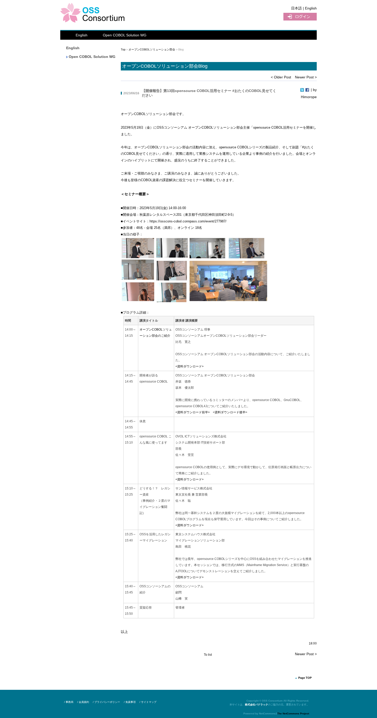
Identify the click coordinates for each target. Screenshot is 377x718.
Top (123, 49)
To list (208, 655)
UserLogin (300, 16)
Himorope (309, 97)
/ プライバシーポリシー (106, 702)
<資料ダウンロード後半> (230, 412)
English (81, 35)
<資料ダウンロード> (189, 366)
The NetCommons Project (293, 713)
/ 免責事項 (130, 702)
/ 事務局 (68, 702)
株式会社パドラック (256, 704)
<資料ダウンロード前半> (192, 412)
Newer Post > (306, 77)
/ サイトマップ (148, 702)
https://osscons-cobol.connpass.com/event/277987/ (188, 221)
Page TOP (305, 677)
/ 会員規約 (83, 702)
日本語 (296, 8)
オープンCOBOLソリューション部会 (151, 49)
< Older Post (281, 77)
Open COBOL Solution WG (124, 35)
